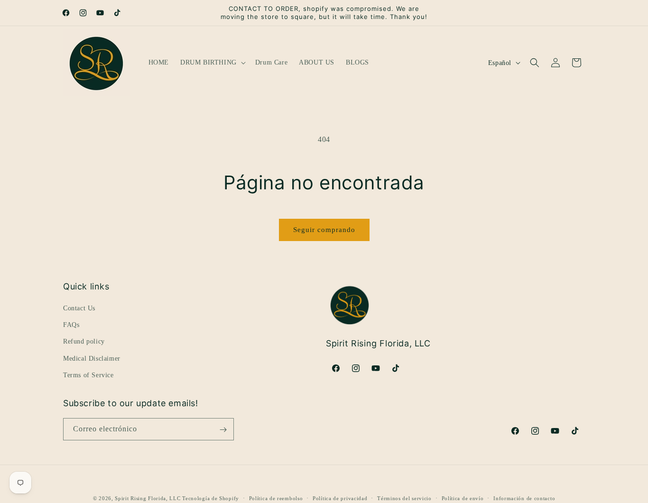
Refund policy (84, 341)
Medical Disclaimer (91, 358)
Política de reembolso (276, 498)
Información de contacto (524, 498)
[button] (212, 63)
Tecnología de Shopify (210, 498)
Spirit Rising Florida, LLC (147, 498)
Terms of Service (88, 375)
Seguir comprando (324, 229)
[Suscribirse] (223, 430)
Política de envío (463, 498)
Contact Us (79, 308)
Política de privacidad (340, 498)
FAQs (71, 324)
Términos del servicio (404, 498)
